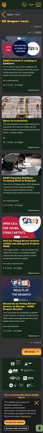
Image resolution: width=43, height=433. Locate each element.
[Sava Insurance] (28, 377)
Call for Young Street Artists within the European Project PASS (21, 243)
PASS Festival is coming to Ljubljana (20, 62)
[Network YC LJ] (16, 385)
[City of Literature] (13, 370)
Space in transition (15, 120)
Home (9, 14)
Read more (26, 416)
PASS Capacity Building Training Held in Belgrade (19, 179)
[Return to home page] (4, 4)
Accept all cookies (15, 422)
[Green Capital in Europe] (28, 363)
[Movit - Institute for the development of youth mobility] (15, 377)
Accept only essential (16, 428)
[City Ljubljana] (16, 363)
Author (38, 32)
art (30, 32)
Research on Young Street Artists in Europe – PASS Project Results (19, 306)
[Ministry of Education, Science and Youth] (28, 370)
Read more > (34, 90)
